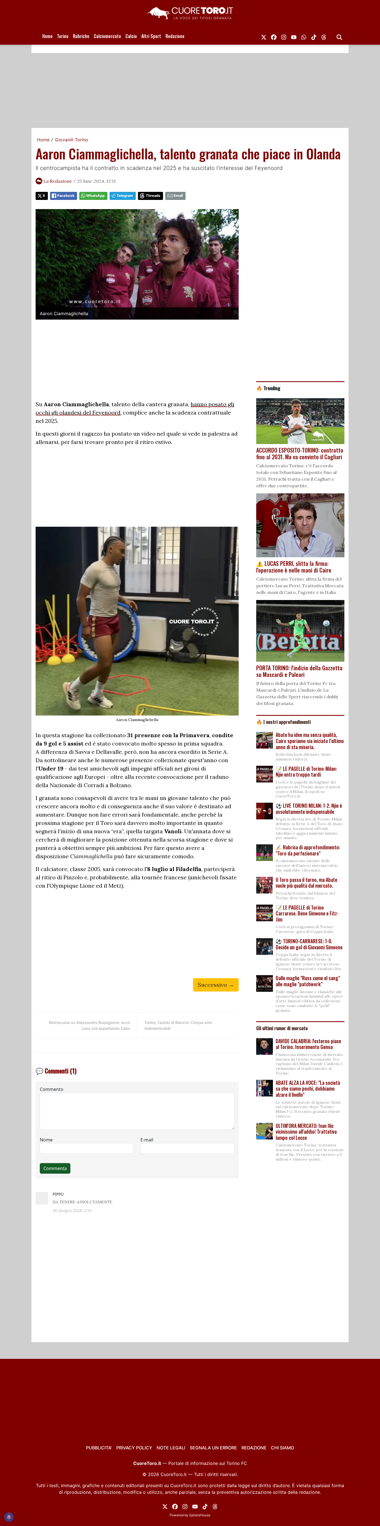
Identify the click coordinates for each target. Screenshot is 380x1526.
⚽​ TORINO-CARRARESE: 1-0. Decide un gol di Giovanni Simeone (309, 944)
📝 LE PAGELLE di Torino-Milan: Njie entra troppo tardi (306, 771)
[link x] (264, 36)
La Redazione (57, 181)
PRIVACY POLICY (134, 1447)
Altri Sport (151, 36)
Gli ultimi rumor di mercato (282, 1027)
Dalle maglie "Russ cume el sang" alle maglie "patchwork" (308, 981)
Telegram (125, 196)
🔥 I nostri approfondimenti (283, 721)
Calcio (131, 36)
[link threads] (324, 36)
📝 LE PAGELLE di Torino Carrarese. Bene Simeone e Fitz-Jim (307, 913)
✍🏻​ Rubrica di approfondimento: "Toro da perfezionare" (308, 850)
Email (178, 196)
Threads (153, 196)
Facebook (65, 196)
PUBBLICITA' (99, 1447)
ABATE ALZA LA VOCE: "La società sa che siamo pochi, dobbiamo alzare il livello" (308, 1088)
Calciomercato (107, 36)
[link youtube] (294, 36)
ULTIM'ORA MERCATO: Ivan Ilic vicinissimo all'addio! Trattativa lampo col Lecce (306, 1131)
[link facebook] (274, 36)
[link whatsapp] (304, 36)
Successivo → (216, 984)
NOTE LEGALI (171, 1447)
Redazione (175, 36)
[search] (339, 36)
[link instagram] (284, 36)
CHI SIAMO (282, 1447)
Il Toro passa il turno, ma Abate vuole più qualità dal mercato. (306, 882)
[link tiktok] (314, 36)
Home (47, 36)
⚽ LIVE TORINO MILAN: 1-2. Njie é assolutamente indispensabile (309, 808)
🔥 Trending (268, 387)
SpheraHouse (199, 1515)
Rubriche (81, 36)
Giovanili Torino (71, 139)
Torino (62, 36)
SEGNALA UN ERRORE (213, 1447)
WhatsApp (95, 196)
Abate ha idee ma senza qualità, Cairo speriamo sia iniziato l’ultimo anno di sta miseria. (310, 740)
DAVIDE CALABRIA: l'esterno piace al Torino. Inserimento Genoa (308, 1044)
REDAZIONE (254, 1447)
